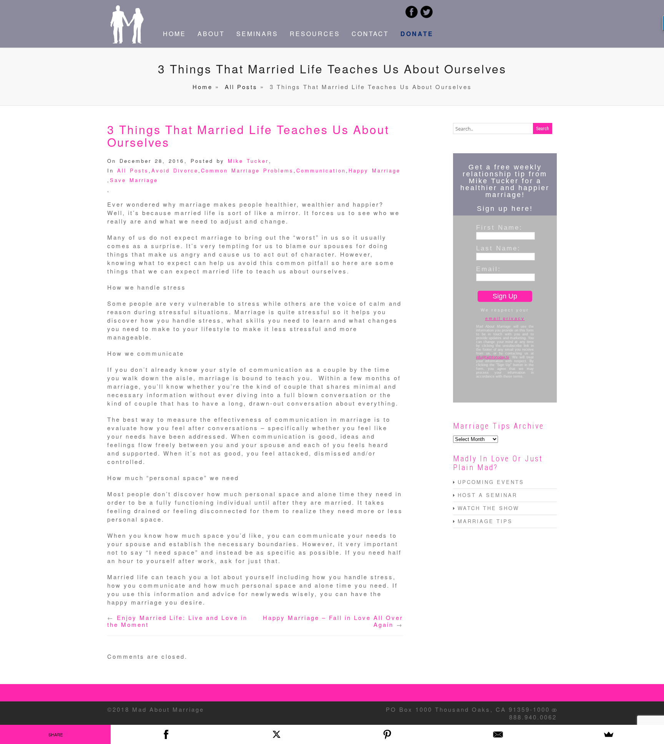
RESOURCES (315, 33)
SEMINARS (257, 33)
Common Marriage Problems (247, 170)
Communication (321, 170)
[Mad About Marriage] (126, 41)
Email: (488, 268)
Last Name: (498, 248)
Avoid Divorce (174, 170)
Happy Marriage (374, 170)
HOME (174, 33)
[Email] (498, 734)
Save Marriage (134, 180)
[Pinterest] (387, 734)
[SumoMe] (608, 734)
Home (202, 87)
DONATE (416, 33)
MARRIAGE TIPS (485, 521)
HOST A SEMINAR (487, 495)
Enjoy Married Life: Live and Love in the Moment (177, 620)
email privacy (505, 318)
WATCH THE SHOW (488, 508)
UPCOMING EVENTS (491, 482)
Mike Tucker (248, 160)
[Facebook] (166, 734)
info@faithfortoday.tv (492, 357)
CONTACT (370, 33)
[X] (276, 734)
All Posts (241, 87)
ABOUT (211, 33)
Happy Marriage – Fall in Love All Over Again (333, 620)
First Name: (499, 227)
